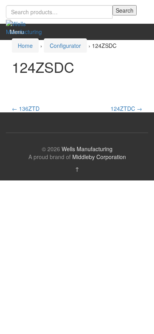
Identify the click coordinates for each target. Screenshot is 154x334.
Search (124, 10)
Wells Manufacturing (87, 149)
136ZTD (25, 108)
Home (25, 45)
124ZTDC (126, 108)
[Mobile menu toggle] (139, 32)
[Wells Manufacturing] (25, 27)
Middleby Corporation (99, 157)
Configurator (65, 45)
